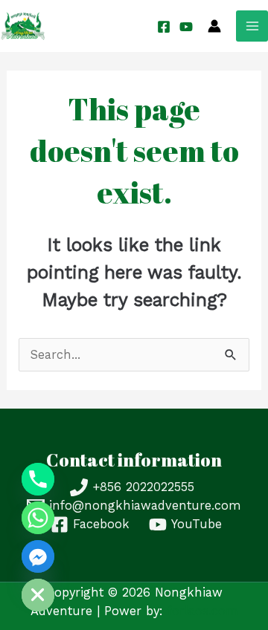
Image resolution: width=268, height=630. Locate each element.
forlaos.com (203, 611)
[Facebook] (163, 26)
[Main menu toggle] (252, 26)
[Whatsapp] (38, 517)
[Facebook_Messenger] (38, 556)
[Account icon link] (214, 26)
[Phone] (38, 479)
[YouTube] (186, 26)
